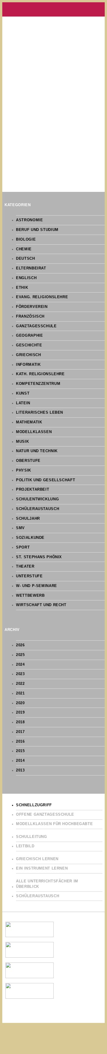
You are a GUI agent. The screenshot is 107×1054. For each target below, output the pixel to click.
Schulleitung (31, 837)
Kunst (22, 393)
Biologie (26, 239)
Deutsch (25, 259)
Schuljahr (28, 519)
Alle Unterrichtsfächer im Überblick (47, 884)
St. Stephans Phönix (39, 557)
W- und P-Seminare (36, 586)
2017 (20, 732)
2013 (20, 770)
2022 (20, 684)
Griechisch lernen (37, 859)
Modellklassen (34, 432)
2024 (20, 665)
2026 (20, 645)
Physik (23, 470)
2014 (20, 761)
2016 (20, 742)
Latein (23, 403)
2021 (20, 693)
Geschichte (29, 345)
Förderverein (32, 307)
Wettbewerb (30, 596)
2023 (20, 674)
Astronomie (29, 220)
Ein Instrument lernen (42, 868)
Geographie (29, 336)
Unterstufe (29, 576)
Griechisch (28, 355)
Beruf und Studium (37, 230)
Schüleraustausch (37, 509)
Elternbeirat (31, 268)
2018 (20, 722)
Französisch (30, 316)
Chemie (24, 249)
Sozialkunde (30, 538)
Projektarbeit (32, 490)
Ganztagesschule (36, 326)
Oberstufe (28, 461)
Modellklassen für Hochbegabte (54, 824)
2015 (20, 751)
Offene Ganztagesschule (45, 815)
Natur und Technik (37, 451)
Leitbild (25, 846)
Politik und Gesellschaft (45, 480)
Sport (23, 547)
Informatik (28, 365)
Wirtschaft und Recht (41, 605)
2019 (20, 712)
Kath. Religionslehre (40, 374)
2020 (20, 703)
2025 (20, 655)
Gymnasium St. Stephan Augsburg (53, 9)
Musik (22, 442)
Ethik (22, 288)
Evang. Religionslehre (42, 297)
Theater (25, 566)
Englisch (26, 278)
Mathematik (29, 422)
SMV (20, 528)
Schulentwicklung (37, 499)
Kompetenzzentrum (38, 384)
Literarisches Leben (39, 413)
